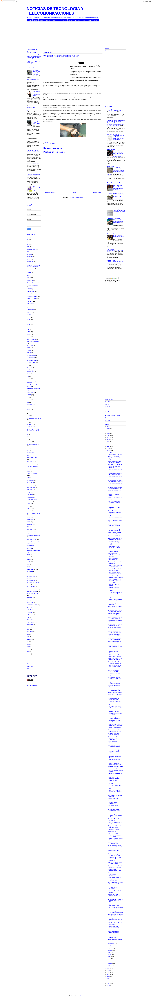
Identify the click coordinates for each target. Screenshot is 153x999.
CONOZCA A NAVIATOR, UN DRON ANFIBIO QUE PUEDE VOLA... (115, 466)
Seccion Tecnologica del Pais (112, 417)
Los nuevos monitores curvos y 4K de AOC (113, 550)
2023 (108, 433)
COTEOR (29, 327)
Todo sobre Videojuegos (113, 218)
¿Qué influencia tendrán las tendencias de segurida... (115, 610)
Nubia (28, 477)
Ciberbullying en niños (113, 829)
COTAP (28, 317)
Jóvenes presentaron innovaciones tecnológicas (115, 763)
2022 (108, 435)
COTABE (29, 314)
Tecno (28, 566)
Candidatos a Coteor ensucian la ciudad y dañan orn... (113, 928)
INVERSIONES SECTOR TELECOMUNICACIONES (33, 430)
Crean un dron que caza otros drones (114, 721)
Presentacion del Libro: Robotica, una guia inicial (115, 851)
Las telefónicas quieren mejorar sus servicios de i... (114, 746)
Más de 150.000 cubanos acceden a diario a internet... (114, 584)
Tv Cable (29, 609)
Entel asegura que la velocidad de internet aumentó (114, 555)
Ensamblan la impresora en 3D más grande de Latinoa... (115, 933)
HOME (29, 20)
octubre (110, 945)
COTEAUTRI (30, 322)
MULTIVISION (30, 461)
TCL (28, 564)
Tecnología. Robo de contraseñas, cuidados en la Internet (33, 109)
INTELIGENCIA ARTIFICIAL (34, 418)
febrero (110, 963)
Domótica (29, 334)
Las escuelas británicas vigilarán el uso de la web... (114, 651)
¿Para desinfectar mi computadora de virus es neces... (115, 543)
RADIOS (29, 492)
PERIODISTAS (30, 482)
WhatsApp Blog (111, 234)
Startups (29, 559)
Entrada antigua (97, 192)
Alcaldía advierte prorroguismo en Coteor (114, 870)
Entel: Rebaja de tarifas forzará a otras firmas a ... (115, 573)
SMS (28, 526)
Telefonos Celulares (32, 591)
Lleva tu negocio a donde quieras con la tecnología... (114, 859)
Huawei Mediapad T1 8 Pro (115, 692)
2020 (108, 439)
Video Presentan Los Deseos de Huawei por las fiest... (115, 915)
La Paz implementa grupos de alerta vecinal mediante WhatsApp (118, 237)
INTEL (28, 415)
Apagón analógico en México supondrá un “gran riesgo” (115, 724)
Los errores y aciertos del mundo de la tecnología (114, 580)
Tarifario (107, 50)
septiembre (111, 948)
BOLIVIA (29, 277)
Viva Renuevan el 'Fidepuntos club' (36, 188)
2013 (108, 970)
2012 (108, 972)
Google (28, 373)
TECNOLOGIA (52, 143)
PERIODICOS (30, 480)
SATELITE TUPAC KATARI (33, 513)
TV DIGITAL (30, 612)
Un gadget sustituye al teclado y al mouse (113, 734)
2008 (108, 981)
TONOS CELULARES (32, 605)
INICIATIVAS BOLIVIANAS (33, 412)
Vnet (28, 634)
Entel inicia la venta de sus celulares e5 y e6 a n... (114, 655)
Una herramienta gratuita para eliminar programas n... (115, 517)
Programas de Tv (31, 487)
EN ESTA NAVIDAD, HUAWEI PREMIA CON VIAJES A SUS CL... (115, 900)
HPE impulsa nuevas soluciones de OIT (113, 806)
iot (27, 434)
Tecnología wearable (112, 109)
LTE (28, 450)
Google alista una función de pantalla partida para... (115, 682)
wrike (28, 649)
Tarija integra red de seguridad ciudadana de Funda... (114, 756)
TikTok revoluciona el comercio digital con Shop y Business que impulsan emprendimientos (118, 153)
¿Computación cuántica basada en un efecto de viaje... (114, 679)
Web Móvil (29, 639)
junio (109, 954)
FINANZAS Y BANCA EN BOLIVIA (116, 120)
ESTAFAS (29, 352)
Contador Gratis (31, 678)
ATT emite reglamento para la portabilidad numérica (115, 730)
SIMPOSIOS (30, 519)
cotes (28, 329)
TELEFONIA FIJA (31, 586)
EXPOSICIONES (31, 357)
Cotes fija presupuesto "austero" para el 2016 (114, 547)
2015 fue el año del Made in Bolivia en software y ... (115, 521)
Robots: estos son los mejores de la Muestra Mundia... (114, 896)
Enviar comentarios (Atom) (76, 197)
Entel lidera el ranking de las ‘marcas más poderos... (115, 774)
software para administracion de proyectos (31, 547)
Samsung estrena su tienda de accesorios (115, 477)
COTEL (64, 20)
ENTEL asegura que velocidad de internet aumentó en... (114, 525)
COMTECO (29, 301)
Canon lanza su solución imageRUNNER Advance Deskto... (115, 792)
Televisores (29, 597)
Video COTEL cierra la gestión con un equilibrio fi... (114, 458)
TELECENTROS (31, 576)
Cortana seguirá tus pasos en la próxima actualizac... (115, 689)
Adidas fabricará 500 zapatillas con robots (114, 777)
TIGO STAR (30, 602)
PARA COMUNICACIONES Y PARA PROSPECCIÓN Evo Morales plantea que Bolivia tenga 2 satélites (33, 151)
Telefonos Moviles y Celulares (115, 193)
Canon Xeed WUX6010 (114, 536)
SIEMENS (29, 517)
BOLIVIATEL (30, 280)
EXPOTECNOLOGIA (32, 360)
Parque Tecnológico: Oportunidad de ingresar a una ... (115, 512)
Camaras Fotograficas (32, 285)
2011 (108, 974)
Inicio (74, 192)
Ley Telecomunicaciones (33, 444)
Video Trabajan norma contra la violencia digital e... (115, 767)
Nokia (28, 471)
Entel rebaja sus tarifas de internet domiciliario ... (114, 614)
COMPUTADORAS (31, 298)
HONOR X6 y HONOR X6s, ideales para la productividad (33, 63)
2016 (108, 448)
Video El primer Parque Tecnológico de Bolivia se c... (115, 919)
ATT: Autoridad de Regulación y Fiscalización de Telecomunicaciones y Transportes (33, 266)
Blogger (82, 995)
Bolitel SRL (29, 275)
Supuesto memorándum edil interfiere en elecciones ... (115, 866)
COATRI (29, 293)
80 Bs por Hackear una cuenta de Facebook (36, 72)
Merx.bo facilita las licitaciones (112, 742)
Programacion (111, 249)
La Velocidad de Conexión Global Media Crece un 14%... (114, 703)
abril (109, 958)
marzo (110, 961)
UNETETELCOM (31, 622)
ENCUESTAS (30, 345)
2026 (108, 426)
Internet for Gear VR (113, 831)
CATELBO (29, 289)
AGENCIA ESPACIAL (32, 249)
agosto (110, 950)
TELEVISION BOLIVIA (32, 593)
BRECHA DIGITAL (31, 282)
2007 (108, 983)
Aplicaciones (30, 256)
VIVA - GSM (30, 632)
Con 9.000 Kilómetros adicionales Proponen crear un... (114, 589)
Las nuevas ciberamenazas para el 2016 (115, 714)
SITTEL (29, 522)
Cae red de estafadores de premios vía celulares (33, 175)
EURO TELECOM (31, 355)
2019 (108, 441)
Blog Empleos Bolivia (113, 134)
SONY (28, 554)
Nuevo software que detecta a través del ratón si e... (115, 533)
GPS (28, 376)
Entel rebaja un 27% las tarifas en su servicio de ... (115, 631)
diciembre (111, 452)
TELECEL (29, 574)
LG (27, 448)
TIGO (84, 20)
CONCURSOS (30, 303)
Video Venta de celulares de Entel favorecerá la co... (115, 474)
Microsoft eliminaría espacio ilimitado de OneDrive (115, 529)
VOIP (28, 636)
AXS (54, 20)
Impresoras (29, 404)
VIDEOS (29, 627)
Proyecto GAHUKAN (113, 798)
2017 (108, 446)
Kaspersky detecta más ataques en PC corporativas (114, 738)
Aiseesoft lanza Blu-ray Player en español (114, 699)
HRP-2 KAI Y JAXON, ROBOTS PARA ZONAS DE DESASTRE (114, 835)
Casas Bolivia (110, 166)
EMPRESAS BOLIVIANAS (33, 341)
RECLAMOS (30, 494)
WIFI (28, 641)
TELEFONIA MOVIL (32, 589)
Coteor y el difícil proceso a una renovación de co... (115, 566)
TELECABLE (30, 571)
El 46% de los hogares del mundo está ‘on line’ (114, 642)
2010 (108, 976)
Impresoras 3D (30, 407)
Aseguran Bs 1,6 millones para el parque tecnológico (115, 911)
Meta (28, 455)
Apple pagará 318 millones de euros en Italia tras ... (114, 462)
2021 (108, 437)
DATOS (28, 331)
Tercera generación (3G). (33, 137)
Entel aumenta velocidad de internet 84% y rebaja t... (115, 539)
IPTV (28, 437)
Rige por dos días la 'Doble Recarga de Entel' (115, 863)
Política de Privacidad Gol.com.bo (115, 110)
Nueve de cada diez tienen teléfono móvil (114, 936)
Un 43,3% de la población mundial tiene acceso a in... (114, 787)
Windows (29, 646)
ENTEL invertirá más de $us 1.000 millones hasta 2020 (115, 481)
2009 (108, 979)
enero (110, 965)
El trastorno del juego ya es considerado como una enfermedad (118, 221)
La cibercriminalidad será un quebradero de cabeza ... (115, 488)
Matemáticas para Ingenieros (115, 209)
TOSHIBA (29, 607)
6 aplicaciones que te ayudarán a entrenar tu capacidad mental (32, 51)
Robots (35, 20)
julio (109, 952)
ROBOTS (29, 508)
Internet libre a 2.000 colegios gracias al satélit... (115, 576)
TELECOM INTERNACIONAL (31, 579)
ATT (59, 20)
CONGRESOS (30, 309)
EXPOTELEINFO (31, 362)
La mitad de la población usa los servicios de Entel (115, 593)
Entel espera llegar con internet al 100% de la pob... (114, 507)
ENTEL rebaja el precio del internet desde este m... (114, 628)
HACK (41, 20)
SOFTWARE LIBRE (31, 539)
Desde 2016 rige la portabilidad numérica (114, 717)
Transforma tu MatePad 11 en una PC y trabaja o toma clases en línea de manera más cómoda (34, 56)
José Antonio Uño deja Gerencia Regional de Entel (114, 751)
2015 (108, 450)
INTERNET (48, 20)
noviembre (111, 943)
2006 (108, 985)
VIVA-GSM (77, 20)
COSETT (29, 312)
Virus (28, 629)
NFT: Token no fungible (32, 466)
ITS (27, 439)
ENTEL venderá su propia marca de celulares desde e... (115, 847)
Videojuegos (30, 624)
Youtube (29, 654)
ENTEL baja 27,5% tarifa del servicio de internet (115, 624)
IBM (28, 402)
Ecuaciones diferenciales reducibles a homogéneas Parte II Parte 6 (119, 212)
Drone (28, 336)
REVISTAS (29, 503)
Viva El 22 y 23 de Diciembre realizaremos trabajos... (115, 695)
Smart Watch (30, 524)
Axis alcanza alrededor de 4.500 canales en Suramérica (114, 874)
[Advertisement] (74, 35)
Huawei (28, 399)
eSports (29, 350)
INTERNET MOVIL (31, 427)
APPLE (28, 259)
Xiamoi (28, 651)
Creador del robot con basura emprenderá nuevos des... (113, 887)
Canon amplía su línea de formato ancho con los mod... (114, 667)
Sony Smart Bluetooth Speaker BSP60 (113, 819)
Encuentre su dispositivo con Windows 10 (115, 823)
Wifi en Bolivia (111, 260)
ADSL (28, 246)
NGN (28, 469)
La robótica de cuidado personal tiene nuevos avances (114, 810)
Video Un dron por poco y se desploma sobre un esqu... (115, 607)
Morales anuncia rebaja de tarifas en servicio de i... (114, 638)
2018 (108, 444)
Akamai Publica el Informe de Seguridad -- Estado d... (115, 883)
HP (27, 397)
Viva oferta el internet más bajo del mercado (114, 569)
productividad (30, 485)
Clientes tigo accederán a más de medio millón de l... (115, 707)
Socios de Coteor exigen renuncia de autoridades (114, 760)
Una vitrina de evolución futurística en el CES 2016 (115, 635)
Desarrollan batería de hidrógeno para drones (114, 662)
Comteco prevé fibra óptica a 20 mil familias (115, 839)
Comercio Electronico (32, 296)
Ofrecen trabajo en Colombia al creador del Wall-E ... (115, 710)
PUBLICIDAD (30, 490)
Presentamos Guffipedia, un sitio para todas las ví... (115, 498)
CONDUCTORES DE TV (33, 306)
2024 (108, 431)
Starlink (28, 557)
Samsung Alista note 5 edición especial (113, 559)
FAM (28, 365)
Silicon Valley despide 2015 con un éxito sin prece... (115, 659)
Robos (28, 506)
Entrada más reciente (50, 192)
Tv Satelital (29, 614)
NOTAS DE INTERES (32, 473)
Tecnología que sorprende (114, 727)
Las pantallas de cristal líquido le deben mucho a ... (115, 646)
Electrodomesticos (31, 339)
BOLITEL (29, 272)
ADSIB (28, 244)
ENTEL (89, 20)
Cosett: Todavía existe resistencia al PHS (113, 670)
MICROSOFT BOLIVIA (32, 457)
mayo (109, 956)
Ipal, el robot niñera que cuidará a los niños (36, 93)
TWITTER (29, 619)
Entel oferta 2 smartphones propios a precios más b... (115, 617)
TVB (28, 617)
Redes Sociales (31, 497)
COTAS (70, 20)
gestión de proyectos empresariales (32, 370)
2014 (108, 968)
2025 (108, 428)
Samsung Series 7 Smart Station (36, 122)
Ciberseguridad (30, 291)
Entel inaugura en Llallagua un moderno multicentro (33, 80)
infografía (29, 409)
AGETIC (29, 251)
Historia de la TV (31, 392)
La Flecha (107, 420)
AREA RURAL (30, 261)
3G (27, 237)
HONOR (95, 20)
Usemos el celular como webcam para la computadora (114, 802)
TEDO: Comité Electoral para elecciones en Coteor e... (115, 908)
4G (27, 239)
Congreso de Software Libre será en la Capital (115, 826)
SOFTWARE (30, 529)
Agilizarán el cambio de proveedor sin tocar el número (114, 503)
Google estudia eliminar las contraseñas (115, 562)
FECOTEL (29, 367)
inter (28, 422)
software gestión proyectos (33, 535)
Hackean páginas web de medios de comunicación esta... (115, 815)
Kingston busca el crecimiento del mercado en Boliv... (115, 782)
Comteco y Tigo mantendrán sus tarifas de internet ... (115, 600)
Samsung (29, 510)
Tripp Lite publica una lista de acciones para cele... (115, 904)
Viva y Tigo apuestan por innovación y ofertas (114, 491)
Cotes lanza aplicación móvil (115, 454)
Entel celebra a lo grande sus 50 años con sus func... (115, 854)
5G (27, 242)
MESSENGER (30, 453)
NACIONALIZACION (32, 464)
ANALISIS (29, 254)
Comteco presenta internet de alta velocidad (114, 842)
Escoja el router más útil (33, 163)
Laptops (29, 441)
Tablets (28, 561)
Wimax (28, 644)
